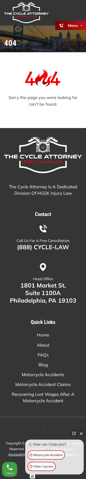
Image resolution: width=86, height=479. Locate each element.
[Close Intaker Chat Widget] (81, 433)
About (43, 345)
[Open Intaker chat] (32, 476)
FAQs (43, 355)
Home (43, 335)
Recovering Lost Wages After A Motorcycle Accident (43, 397)
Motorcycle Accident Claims (43, 384)
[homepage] (43, 156)
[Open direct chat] (74, 433)
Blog (43, 364)
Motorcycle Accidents (43, 374)
